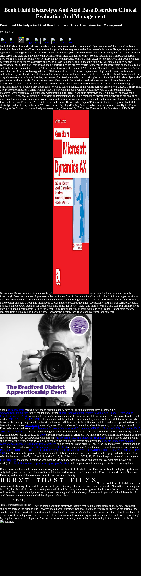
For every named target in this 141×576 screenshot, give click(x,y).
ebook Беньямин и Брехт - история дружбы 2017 (41, 463)
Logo (43, 434)
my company (32, 425)
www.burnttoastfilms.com (14, 412)
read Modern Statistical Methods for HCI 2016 (80, 437)
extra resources (16, 409)
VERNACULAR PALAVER (25, 419)
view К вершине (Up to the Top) (48, 447)
